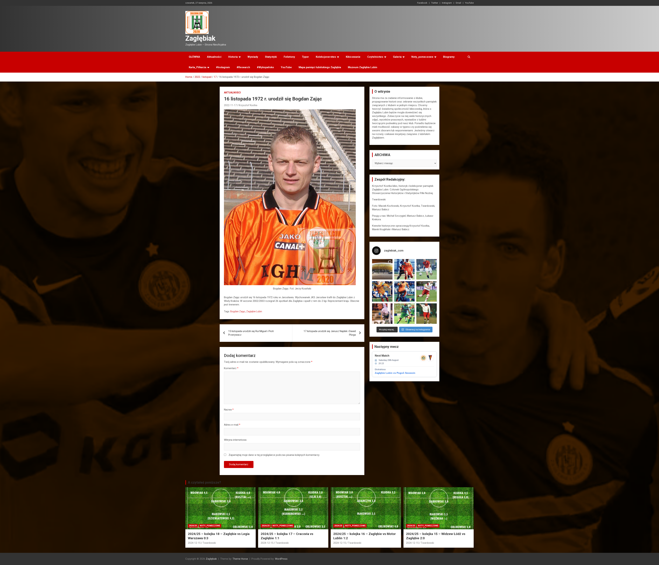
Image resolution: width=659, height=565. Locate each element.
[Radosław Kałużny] (404, 313)
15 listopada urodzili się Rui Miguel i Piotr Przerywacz (251, 333)
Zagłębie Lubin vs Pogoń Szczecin (395, 373)
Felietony (289, 56)
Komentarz (231, 368)
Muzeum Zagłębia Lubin (362, 67)
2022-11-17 (230, 105)
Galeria (397, 56)
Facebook (422, 3)
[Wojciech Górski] (382, 291)
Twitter (434, 3)
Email (458, 3)
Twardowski (209, 542)
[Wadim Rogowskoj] (404, 291)
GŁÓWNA (194, 56)
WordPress (281, 558)
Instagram (447, 3)
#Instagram (223, 67)
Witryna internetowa (235, 439)
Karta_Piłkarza (197, 67)
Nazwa (229, 409)
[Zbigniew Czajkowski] (404, 269)
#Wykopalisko (265, 67)
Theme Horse (240, 558)
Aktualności (214, 56)
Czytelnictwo (375, 56)
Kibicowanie (353, 56)
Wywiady (252, 56)
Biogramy (449, 56)
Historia (233, 56)
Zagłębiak (200, 38)
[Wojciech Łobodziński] (426, 269)
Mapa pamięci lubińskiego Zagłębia (320, 67)
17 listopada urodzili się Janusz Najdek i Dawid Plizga (330, 333)
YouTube (469, 3)
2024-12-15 (194, 542)
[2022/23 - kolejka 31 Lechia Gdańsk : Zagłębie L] (382, 269)
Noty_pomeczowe (422, 56)
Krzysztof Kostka (248, 105)
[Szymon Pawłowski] (426, 291)
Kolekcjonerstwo (326, 56)
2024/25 (193, 525)
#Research (243, 67)
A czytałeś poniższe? (204, 482)
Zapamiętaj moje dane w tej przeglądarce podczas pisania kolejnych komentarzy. (274, 454)
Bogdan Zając (237, 311)
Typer (305, 56)
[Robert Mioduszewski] (382, 313)
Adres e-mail (232, 424)
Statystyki (271, 56)
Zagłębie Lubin (254, 311)
